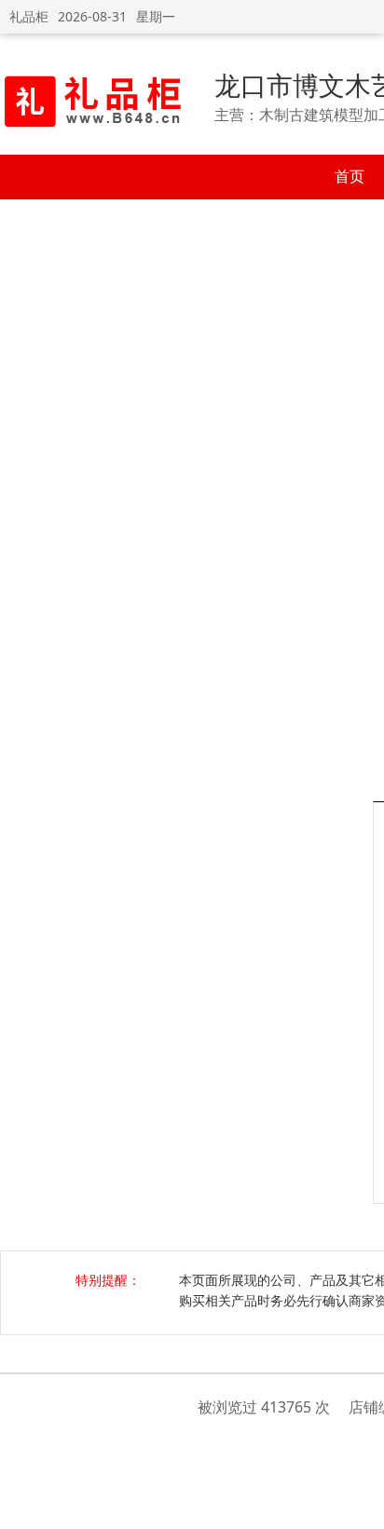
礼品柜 (28, 16)
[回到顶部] (360, 1504)
